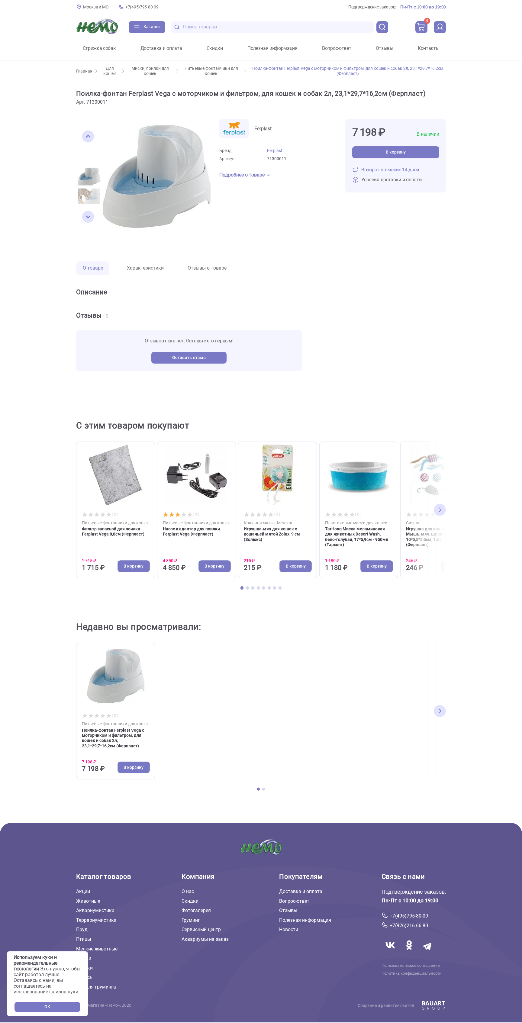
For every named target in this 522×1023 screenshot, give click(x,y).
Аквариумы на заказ (205, 939)
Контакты (428, 48)
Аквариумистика (95, 910)
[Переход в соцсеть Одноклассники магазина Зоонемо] (409, 952)
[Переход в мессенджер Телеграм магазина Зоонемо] (427, 952)
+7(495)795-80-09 (141, 7)
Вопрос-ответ (336, 48)
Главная (84, 71)
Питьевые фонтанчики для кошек (211, 71)
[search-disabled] (177, 27)
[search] (382, 27)
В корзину (396, 152)
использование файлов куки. (46, 992)
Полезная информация (272, 48)
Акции (83, 891)
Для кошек (109, 71)
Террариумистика (96, 920)
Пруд (82, 929)
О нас (188, 891)
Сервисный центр (201, 929)
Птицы (83, 939)
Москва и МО (95, 7)
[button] (88, 137)
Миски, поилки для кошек (150, 71)
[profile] (440, 27)
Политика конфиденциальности (412, 973)
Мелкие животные (97, 949)
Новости (288, 929)
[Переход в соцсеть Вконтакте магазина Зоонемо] (391, 952)
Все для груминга (96, 987)
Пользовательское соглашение (411, 965)
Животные (88, 901)
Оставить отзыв (189, 357)
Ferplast (274, 150)
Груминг (191, 920)
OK (47, 1006)
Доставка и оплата (161, 48)
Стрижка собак (99, 48)
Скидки (215, 48)
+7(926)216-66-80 (409, 925)
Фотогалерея (196, 910)
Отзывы (384, 48)
